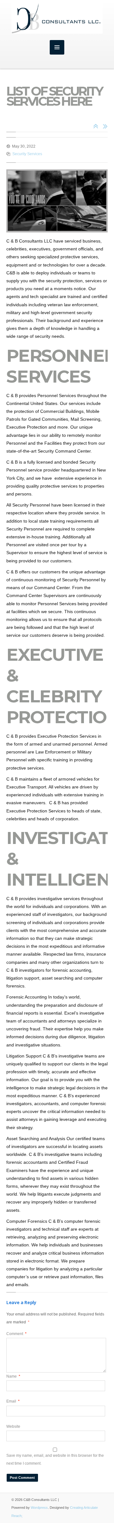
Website (13, 1426)
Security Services (27, 154)
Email (13, 1401)
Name (13, 1376)
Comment (16, 1334)
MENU (57, 47)
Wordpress (39, 1507)
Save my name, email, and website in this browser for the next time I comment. (55, 1459)
